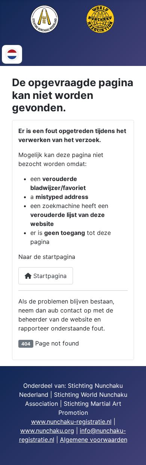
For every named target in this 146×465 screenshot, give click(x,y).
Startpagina (49, 276)
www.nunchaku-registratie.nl (71, 421)
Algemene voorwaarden (93, 439)
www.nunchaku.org (47, 430)
